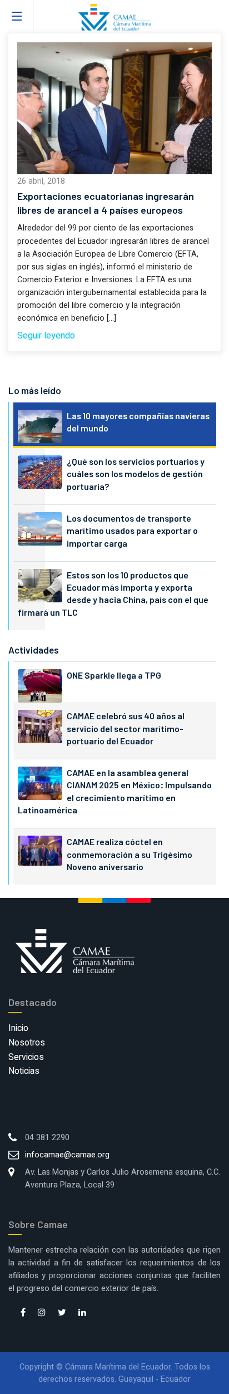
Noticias (23, 1071)
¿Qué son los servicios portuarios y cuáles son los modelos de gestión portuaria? (136, 474)
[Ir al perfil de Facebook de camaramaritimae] (23, 1313)
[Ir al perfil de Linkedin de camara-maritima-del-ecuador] (82, 1313)
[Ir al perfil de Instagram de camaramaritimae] (42, 1313)
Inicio (18, 1028)
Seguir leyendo (46, 335)
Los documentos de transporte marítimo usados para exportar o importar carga (132, 530)
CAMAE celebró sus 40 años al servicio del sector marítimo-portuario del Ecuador (126, 728)
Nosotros (26, 1042)
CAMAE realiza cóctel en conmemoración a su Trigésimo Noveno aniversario (129, 854)
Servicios (26, 1057)
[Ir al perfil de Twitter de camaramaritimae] (62, 1313)
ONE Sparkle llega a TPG (114, 675)
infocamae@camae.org (67, 1155)
